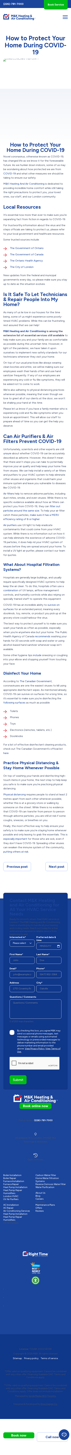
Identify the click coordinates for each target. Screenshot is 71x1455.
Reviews (40, 1210)
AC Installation (11, 1204)
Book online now (35, 1106)
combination (10, 590)
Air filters (8, 493)
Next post (56, 867)
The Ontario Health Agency (26, 260)
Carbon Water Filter (46, 1175)
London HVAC (10, 1196)
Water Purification (45, 1187)
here (6, 753)
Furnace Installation (13, 1181)
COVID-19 (9, 173)
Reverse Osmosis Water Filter (51, 1184)
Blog (38, 1195)
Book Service (56, 4)
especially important (15, 838)
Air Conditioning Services (16, 1210)
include (37, 655)
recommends (42, 636)
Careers (40, 1198)
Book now (18, 1435)
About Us (40, 1192)
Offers (39, 1207)
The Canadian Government (36, 681)
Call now (52, 1437)
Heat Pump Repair (12, 1190)
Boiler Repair (9, 1178)
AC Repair (8, 1207)
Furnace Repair (11, 1184)
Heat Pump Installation (15, 1187)
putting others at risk (15, 851)
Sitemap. (17, 1358)
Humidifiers (9, 1193)
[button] (35, 1280)
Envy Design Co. (49, 1404)
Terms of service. (49, 1358)
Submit (18, 1080)
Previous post (17, 867)
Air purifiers (10, 525)
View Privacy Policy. (35, 1048)
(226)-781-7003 (13, 4)
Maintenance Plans (45, 1204)
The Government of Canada (26, 254)
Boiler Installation (12, 1175)
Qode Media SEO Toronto (42, 1396)
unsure (7, 453)
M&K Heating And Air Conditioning (23, 183)
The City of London (22, 267)
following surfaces (14, 702)
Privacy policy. (31, 1358)
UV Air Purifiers (10, 1199)
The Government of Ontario (27, 248)
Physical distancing (14, 794)
